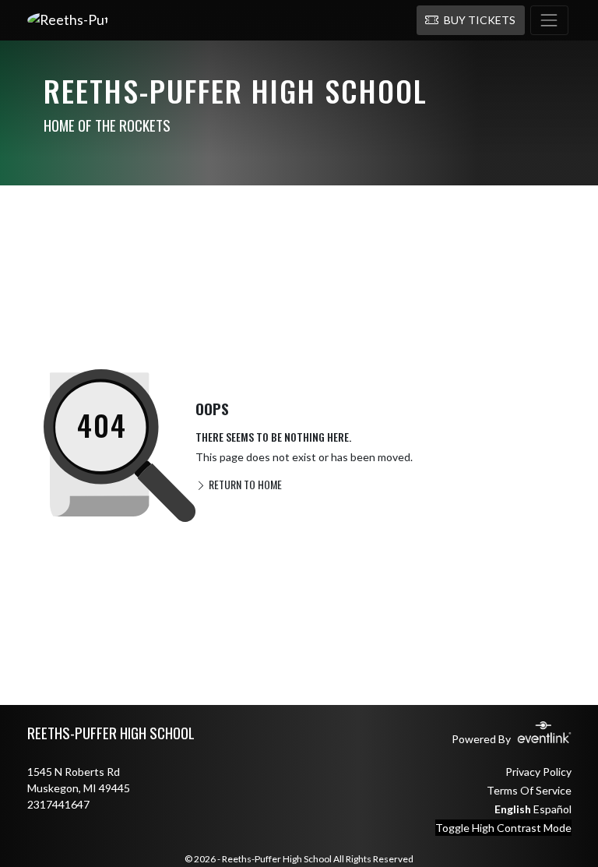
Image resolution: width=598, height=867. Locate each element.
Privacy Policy (538, 771)
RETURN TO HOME (244, 484)
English (512, 809)
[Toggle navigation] (549, 20)
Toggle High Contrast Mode (503, 827)
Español (552, 809)
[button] (471, 20)
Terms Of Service (529, 790)
